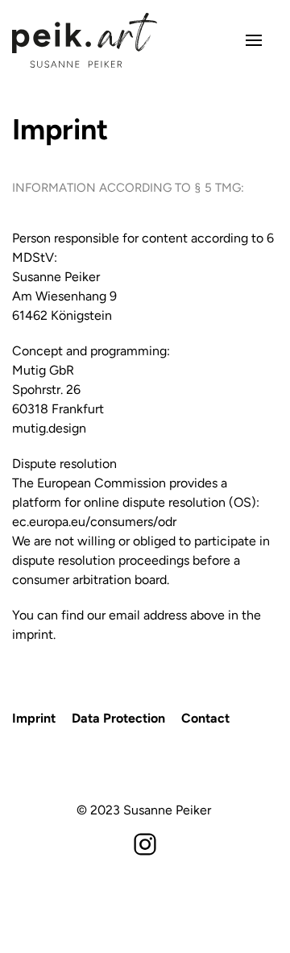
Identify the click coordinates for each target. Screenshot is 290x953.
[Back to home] (84, 40)
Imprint (34, 718)
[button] (254, 40)
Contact (205, 718)
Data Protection (118, 718)
